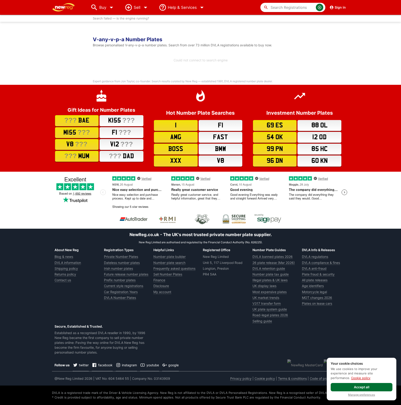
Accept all (361, 387)
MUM (76, 156)
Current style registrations (123, 286)
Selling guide (262, 321)
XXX (175, 160)
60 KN (319, 160)
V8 (76, 144)
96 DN (275, 160)
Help (182, 7)
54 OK (275, 137)
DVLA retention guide (268, 268)
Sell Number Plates (167, 274)
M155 (76, 132)
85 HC (319, 149)
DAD (121, 156)
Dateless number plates (122, 263)
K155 (121, 120)
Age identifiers (313, 286)
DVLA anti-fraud (314, 268)
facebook (105, 365)
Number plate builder (169, 257)
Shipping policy (66, 268)
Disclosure (161, 286)
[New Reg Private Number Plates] (67, 7)
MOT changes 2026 (317, 298)
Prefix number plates (120, 280)
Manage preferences (361, 394)
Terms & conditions (292, 378)
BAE (76, 120)
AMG (175, 137)
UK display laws (264, 286)
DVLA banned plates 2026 (272, 257)
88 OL (319, 125)
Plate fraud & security (318, 274)
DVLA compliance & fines (321, 263)
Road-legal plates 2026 (270, 315)
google (173, 365)
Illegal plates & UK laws (270, 280)
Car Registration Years (121, 292)
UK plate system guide (269, 309)
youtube (152, 365)
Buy (107, 7)
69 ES (275, 125)
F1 (121, 132)
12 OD (319, 137)
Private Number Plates (121, 257)
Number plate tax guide (270, 274)
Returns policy (65, 274)
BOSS (175, 149)
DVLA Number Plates (120, 298)
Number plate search (169, 263)
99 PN (275, 149)
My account (162, 292)
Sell (137, 7)
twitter (84, 365)
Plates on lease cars (317, 303)
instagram (129, 365)
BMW (220, 149)
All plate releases (314, 280)
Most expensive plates (269, 292)
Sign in (340, 7)
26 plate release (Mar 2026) (273, 263)
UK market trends (265, 298)
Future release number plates (126, 274)
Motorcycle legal (314, 292)
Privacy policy (241, 378)
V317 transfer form (266, 303)
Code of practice (322, 378)
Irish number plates (118, 268)
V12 (121, 144)
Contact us (63, 280)
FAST (220, 137)
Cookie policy (265, 378)
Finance (159, 280)
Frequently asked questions (174, 268)
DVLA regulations (315, 257)
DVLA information (68, 263)
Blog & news (64, 257)
